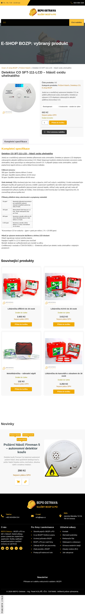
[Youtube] (7, 548)
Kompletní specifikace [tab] (15, 141)
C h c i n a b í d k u (2, 604)
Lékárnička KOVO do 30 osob (64, 309)
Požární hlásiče (25, 68)
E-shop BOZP (12, 68)
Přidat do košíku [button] (18, 481)
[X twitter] (16, 548)
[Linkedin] (2, 548)
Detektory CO (75, 85)
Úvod (3, 68)
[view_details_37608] (25, 481)
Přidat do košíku (58, 123)
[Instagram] (20, 548)
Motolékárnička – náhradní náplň (21, 373)
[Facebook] (11, 548)
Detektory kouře (28, 435)
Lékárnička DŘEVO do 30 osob (21, 309)
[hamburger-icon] (4, 22)
